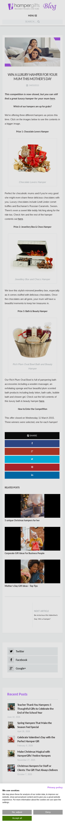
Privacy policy (55, 787)
